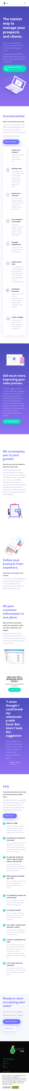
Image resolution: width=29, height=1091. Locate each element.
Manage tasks (17, 168)
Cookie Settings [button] (6, 1087)
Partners (5, 1067)
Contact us (6, 1063)
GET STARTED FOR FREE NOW (13, 68)
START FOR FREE (10, 142)
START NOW (14, 690)
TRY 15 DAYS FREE (11, 421)
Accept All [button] (15, 1087)
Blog (4, 1065)
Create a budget (17, 317)
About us (5, 1061)
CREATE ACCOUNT (11, 1021)
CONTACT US (9, 816)
